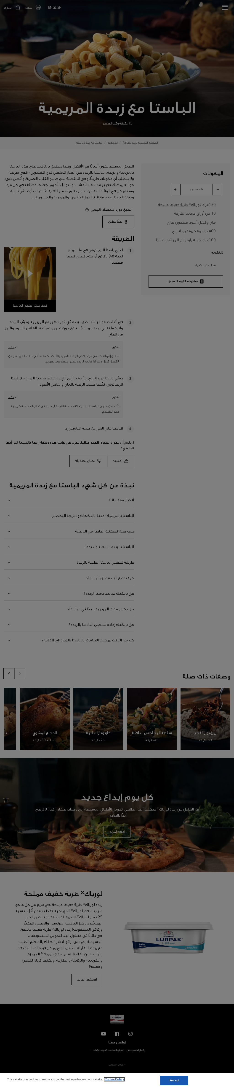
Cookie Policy (114, 1079)
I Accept (174, 1080)
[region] (117, 1081)
